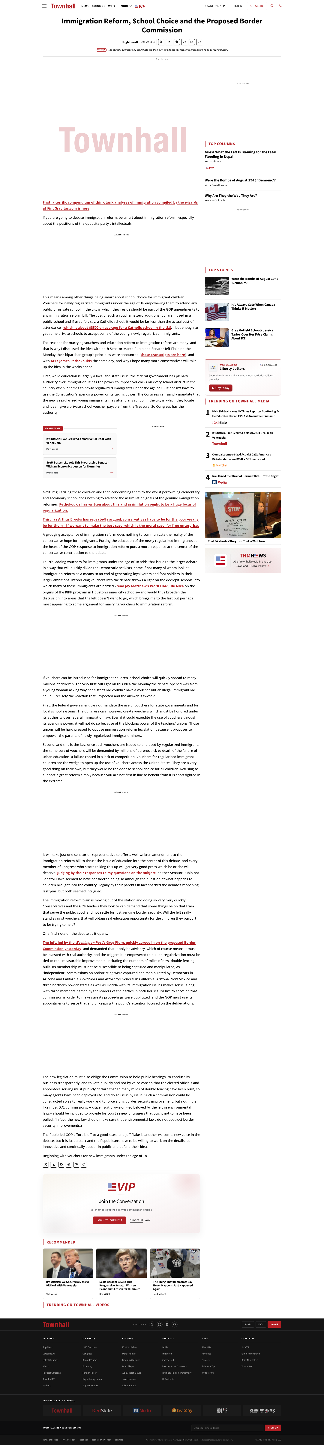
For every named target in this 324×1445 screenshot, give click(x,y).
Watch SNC (247, 1366)
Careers (205, 1360)
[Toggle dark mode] (280, 6)
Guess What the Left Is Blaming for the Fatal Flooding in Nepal (240, 154)
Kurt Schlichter (129, 1347)
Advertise (206, 1353)
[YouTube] (175, 1324)
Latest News (49, 1353)
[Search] (272, 6)
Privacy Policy (68, 1439)
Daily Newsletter (250, 1360)
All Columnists (129, 1385)
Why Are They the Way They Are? (231, 195)
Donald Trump (89, 1360)
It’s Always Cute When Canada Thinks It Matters (253, 307)
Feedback (83, 1439)
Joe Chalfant (159, 1294)
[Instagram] (160, 1324)
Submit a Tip (208, 1366)
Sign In (247, 1324)
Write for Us (208, 1373)
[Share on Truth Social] (169, 42)
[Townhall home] (56, 1324)
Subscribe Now (140, 1220)
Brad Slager (128, 1366)
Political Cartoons (52, 1373)
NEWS (85, 6)
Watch (46, 1366)
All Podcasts (168, 1379)
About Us (206, 1347)
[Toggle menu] (44, 6)
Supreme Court (90, 1385)
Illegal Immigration (92, 1379)
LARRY (165, 1347)
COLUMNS (98, 6)
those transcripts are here (163, 354)
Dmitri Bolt (104, 1294)
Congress (87, 1353)
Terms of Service (50, 1439)
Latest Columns (50, 1360)
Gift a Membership (251, 1353)
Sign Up (273, 1427)
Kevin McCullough (131, 1360)
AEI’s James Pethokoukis (71, 361)
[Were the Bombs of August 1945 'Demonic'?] (217, 286)
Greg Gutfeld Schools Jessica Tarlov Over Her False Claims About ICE (252, 334)
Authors (47, 1385)
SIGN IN (237, 6)
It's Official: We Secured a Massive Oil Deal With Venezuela (67, 1284)
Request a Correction (101, 1439)
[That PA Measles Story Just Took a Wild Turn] (243, 515)
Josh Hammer (129, 1379)
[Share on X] (161, 42)
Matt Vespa (51, 1294)
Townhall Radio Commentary (176, 1373)
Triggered (167, 1353)
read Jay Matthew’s (150, 586)
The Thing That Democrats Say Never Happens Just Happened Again (173, 1285)
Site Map (119, 1439)
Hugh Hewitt (130, 42)
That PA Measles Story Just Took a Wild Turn (236, 541)
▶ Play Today (220, 388)
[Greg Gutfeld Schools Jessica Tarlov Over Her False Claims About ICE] (217, 337)
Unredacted (168, 1360)
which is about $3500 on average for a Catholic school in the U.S (117, 327)
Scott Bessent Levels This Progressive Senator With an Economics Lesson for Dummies (119, 1285)
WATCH (113, 6)
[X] (152, 1324)
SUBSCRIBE (257, 6)
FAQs (260, 1324)
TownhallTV (49, 1379)
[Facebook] (167, 1324)
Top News (47, 1347)
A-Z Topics (89, 1338)
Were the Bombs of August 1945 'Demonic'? (240, 180)
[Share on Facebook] (177, 42)
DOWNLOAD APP (214, 6)
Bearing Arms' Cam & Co (174, 1366)
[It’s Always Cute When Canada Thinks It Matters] (217, 312)
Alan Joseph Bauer (131, 1373)
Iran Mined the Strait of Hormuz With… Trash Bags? (245, 476)
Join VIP (274, 1324)
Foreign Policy (89, 1373)
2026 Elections (89, 1347)
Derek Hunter (129, 1353)
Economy (87, 1366)
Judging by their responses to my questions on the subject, (107, 872)
